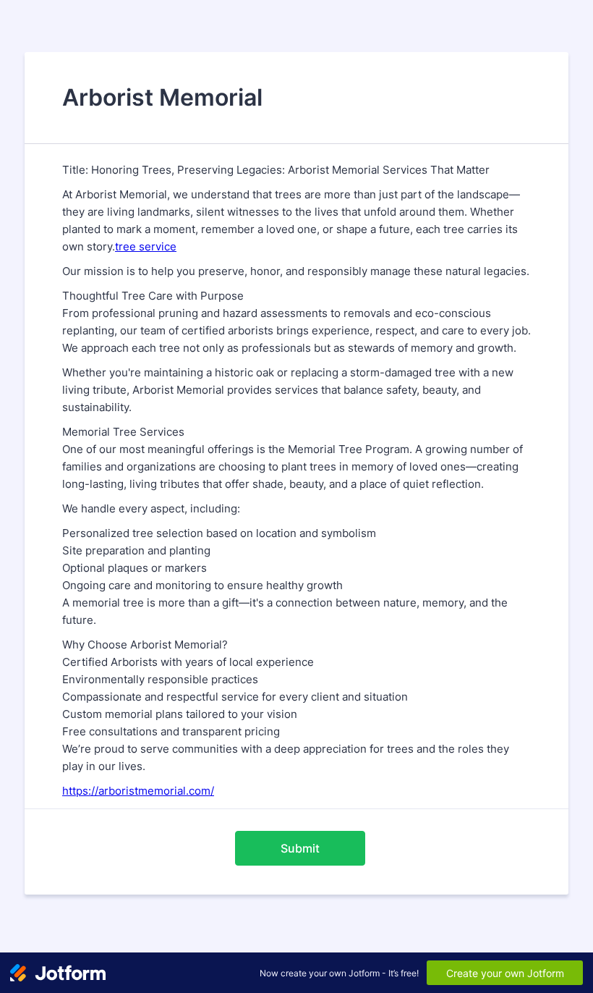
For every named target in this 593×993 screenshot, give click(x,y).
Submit (300, 848)
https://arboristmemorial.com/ (138, 791)
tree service (145, 246)
